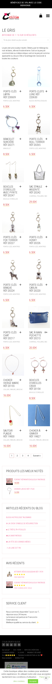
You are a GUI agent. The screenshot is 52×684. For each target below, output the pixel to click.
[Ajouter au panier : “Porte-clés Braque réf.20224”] (21, 285)
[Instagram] (15, 644)
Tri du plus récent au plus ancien (15, 40)
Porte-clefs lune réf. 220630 (36, 94)
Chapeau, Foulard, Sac (38, 196)
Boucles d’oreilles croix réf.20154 (35, 384)
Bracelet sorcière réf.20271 (9, 141)
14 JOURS (21, 652)
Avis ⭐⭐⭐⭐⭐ (8, 655)
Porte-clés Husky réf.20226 (36, 240)
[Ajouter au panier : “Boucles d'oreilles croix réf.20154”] (47, 380)
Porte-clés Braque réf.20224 (10, 287)
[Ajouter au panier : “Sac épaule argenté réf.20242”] (47, 187)
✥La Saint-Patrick (14, 536)
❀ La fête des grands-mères (18, 542)
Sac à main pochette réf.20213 (35, 335)
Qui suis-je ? (6, 650)
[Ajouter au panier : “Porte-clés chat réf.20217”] (21, 332)
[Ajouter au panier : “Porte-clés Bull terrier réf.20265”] (47, 139)
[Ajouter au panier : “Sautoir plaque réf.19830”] (21, 431)
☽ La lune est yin (13, 548)
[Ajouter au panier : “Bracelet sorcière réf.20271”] (21, 139)
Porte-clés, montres (11, 101)
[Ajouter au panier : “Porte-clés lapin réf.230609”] (21, 91)
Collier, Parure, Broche (13, 389)
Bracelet (7, 148)
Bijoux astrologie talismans (18, 517)
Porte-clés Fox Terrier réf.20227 (10, 240)
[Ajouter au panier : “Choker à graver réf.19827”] (47, 431)
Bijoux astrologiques (38, 101)
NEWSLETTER (19, 658)
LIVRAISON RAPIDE (8, 652)
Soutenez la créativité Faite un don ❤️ (30, 655)
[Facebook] (3, 644)
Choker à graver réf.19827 (35, 433)
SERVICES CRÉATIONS (31, 650)
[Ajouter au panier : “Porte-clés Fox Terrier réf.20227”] (21, 237)
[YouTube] (11, 644)
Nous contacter (7, 658)
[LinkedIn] (7, 644)
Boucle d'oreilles (10, 199)
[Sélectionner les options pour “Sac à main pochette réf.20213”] (47, 332)
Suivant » (37, 456)
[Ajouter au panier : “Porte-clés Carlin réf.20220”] (47, 285)
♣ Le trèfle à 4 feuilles (16, 530)
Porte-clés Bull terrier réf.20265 (37, 141)
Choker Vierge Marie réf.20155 (11, 383)
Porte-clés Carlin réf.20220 (36, 287)
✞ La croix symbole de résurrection (22, 523)
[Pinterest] (19, 644)
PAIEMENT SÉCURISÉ (34, 652)
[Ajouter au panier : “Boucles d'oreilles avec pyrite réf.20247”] (21, 187)
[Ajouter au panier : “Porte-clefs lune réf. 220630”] (47, 91)
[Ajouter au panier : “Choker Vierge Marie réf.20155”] (21, 380)
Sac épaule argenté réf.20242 (35, 189)
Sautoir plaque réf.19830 (9, 433)
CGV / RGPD (17, 650)
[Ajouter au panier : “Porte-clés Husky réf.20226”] (47, 237)
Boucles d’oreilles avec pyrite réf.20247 (10, 191)
